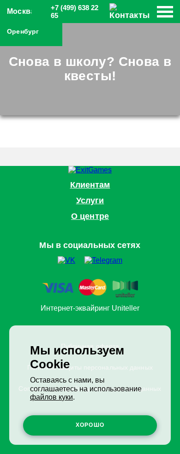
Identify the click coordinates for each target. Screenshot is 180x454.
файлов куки (51, 397)
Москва (21, 11)
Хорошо (90, 425)
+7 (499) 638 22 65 (74, 11)
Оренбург (23, 31)
